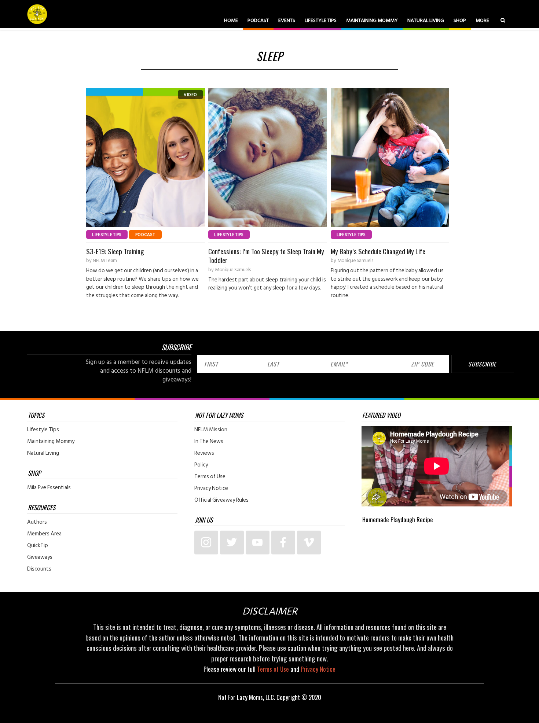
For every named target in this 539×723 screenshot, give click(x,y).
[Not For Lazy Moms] (37, 14)
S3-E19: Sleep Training (115, 251)
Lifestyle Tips (321, 20)
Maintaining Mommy (372, 20)
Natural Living (425, 20)
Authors (37, 522)
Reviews (204, 453)
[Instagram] (206, 542)
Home (231, 20)
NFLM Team (105, 260)
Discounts (39, 569)
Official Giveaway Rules (221, 500)
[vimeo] (309, 542)
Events (286, 20)
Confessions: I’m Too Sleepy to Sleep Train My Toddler (266, 256)
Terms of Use (209, 477)
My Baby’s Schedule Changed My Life (378, 251)
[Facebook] (283, 542)
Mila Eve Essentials (49, 488)
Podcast (258, 20)
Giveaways (39, 557)
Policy (201, 465)
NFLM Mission (210, 430)
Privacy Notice (211, 488)
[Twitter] (232, 542)
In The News (208, 442)
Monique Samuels (233, 269)
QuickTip (37, 546)
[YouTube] (258, 542)
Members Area (44, 534)
